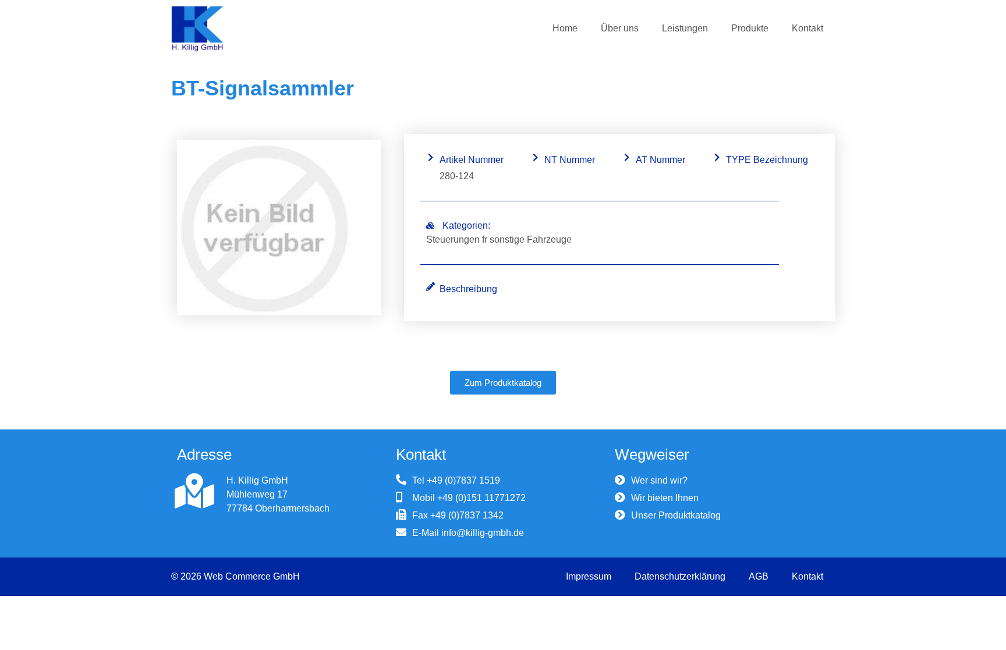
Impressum (588, 576)
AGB (758, 576)
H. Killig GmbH (257, 480)
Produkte (749, 28)
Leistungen (685, 28)
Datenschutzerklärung (680, 576)
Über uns (620, 28)
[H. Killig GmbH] (194, 491)
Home (565, 28)
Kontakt (807, 28)
